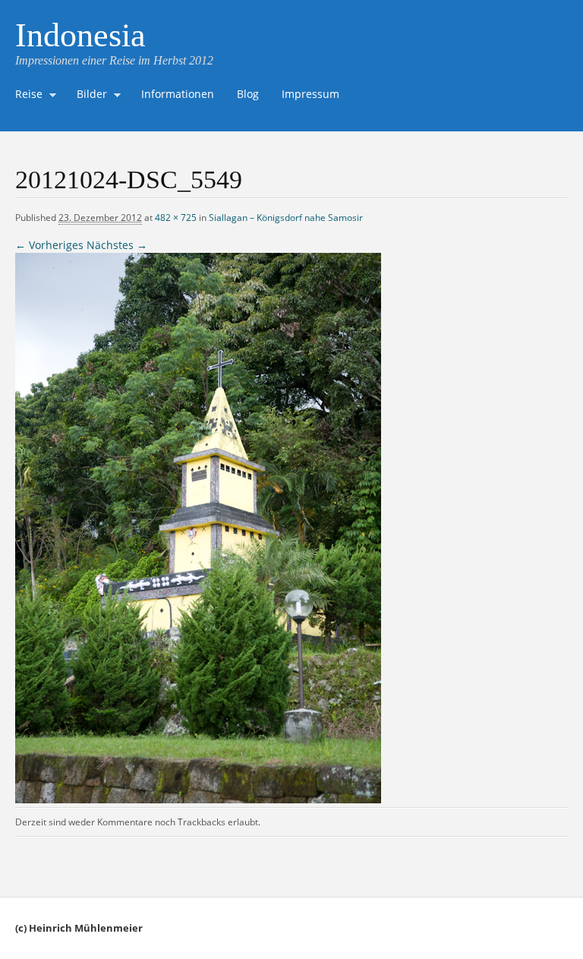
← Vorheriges (49, 245)
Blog (248, 94)
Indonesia (80, 35)
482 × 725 (176, 217)
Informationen (177, 94)
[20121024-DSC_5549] (198, 799)
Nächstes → (117, 245)
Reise (25, 96)
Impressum (310, 94)
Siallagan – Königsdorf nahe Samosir (286, 217)
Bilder (88, 96)
